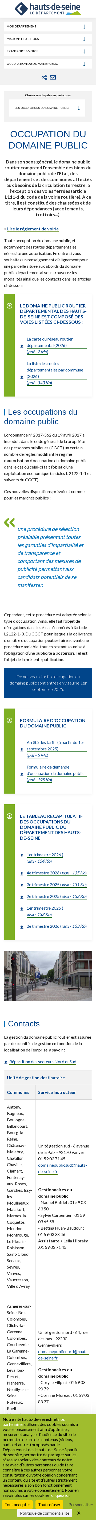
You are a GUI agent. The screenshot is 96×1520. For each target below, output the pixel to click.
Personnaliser (81, 1504)
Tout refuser (49, 1504)
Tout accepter (17, 1504)
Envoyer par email (52, 77)
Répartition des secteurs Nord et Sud (42, 1061)
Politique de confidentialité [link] (44, 1512)
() (45, 857)
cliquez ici (60, 1495)
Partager (44, 77)
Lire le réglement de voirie (33, 228)
